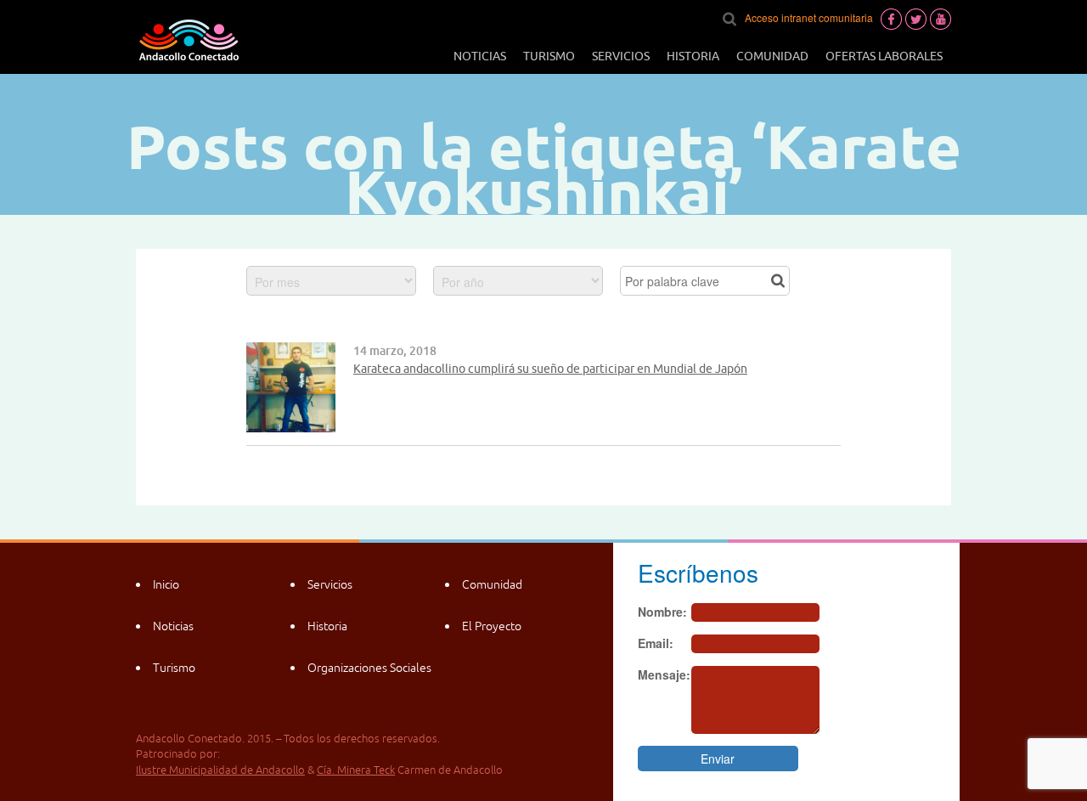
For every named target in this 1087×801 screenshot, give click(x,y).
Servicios (621, 56)
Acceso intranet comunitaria (809, 17)
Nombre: (662, 611)
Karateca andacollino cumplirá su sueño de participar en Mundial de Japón (550, 368)
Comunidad (772, 56)
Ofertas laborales (884, 56)
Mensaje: (664, 674)
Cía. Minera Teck (356, 770)
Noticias (479, 56)
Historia (693, 56)
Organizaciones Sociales (369, 667)
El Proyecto (491, 626)
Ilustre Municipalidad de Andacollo (220, 770)
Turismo (549, 56)
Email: (655, 643)
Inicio (166, 584)
